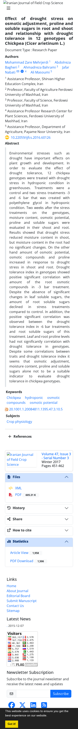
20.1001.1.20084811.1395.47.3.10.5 (36, 409)
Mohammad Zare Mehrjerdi (26, 62)
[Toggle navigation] (37, 8)
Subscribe (61, 693)
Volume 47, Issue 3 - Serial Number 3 (56, 456)
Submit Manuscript (22, 601)
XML (18, 488)
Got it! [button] (12, 724)
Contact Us (15, 605)
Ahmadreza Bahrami (40, 67)
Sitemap (13, 610)
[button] (48, 716)
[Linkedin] (33, 706)
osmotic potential (43, 402)
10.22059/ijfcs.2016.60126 (31, 137)
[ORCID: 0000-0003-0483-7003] (22, 71)
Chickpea (14, 397)
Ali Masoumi (40, 72)
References (22, 436)
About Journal (17, 591)
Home (11, 586)
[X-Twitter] (22, 706)
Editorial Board (18, 596)
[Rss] (44, 706)
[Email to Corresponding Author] (17, 71)
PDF (25, 494)
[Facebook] (12, 706)
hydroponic (34, 397)
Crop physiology (19, 421)
